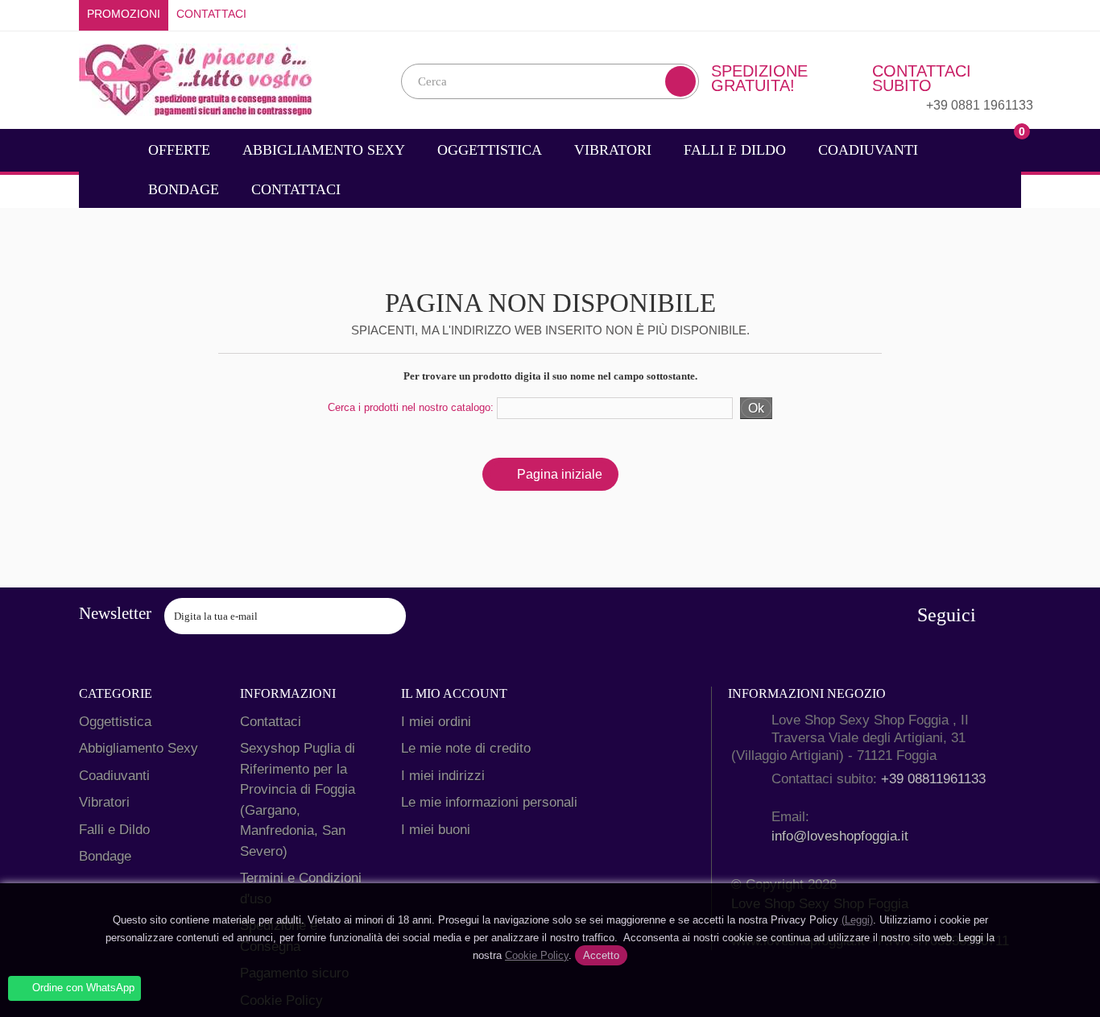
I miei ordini (436, 721)
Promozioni (123, 14)
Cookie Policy (537, 955)
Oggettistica (489, 150)
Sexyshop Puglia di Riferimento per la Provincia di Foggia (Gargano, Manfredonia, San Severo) (297, 800)
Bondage (183, 189)
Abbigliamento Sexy (323, 150)
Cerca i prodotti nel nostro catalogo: (411, 407)
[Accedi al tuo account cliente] (1009, 14)
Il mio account (454, 693)
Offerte (179, 150)
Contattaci (211, 14)
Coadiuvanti (868, 150)
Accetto (601, 955)
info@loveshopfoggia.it (839, 836)
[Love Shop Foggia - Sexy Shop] (195, 79)
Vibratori (612, 150)
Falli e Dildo (735, 150)
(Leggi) (857, 920)
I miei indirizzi (443, 775)
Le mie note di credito (466, 748)
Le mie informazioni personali (489, 802)
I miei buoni (435, 829)
